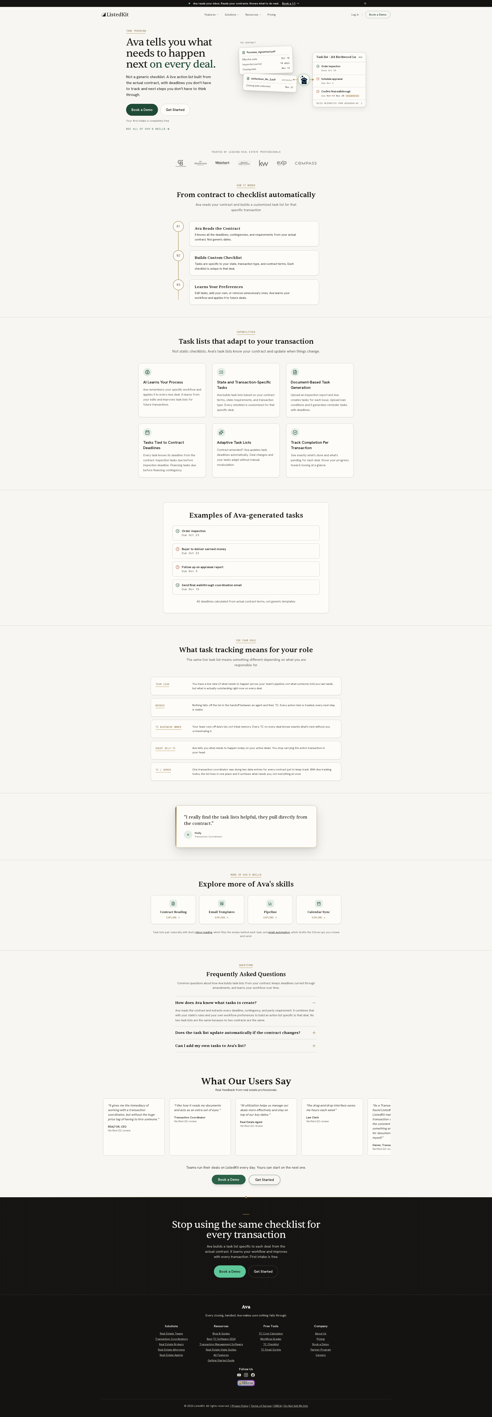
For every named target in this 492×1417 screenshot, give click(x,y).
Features (210, 14)
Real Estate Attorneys (171, 1349)
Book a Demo (377, 14)
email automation (279, 932)
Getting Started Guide (221, 1360)
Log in (355, 14)
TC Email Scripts (271, 1349)
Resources (251, 14)
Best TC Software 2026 (221, 1339)
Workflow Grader (271, 1339)
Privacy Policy (240, 1406)
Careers (321, 1355)
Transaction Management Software (221, 1344)
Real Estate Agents (171, 1355)
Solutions (230, 14)
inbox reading (203, 932)
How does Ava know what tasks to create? (216, 1002)
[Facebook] (253, 1375)
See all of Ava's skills (145, 129)
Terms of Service (261, 1406)
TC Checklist (271, 1344)
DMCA (278, 1406)
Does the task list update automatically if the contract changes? (237, 1032)
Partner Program (321, 1349)
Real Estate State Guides (221, 1349)
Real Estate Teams (171, 1333)
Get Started (175, 109)
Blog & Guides (221, 1333)
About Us (320, 1333)
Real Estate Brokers (171, 1344)
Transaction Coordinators (171, 1339)
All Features (221, 1355)
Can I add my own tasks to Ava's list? (210, 1045)
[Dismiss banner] (365, 3)
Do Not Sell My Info (296, 1406)
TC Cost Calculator (271, 1333)
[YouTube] (239, 1375)
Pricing (272, 14)
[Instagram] (246, 1375)
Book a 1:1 (289, 3)
